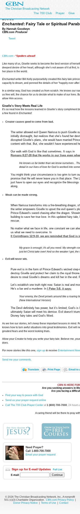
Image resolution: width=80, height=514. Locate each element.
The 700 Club (42, 13)
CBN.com (7, 55)
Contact (63, 502)
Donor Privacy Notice (25, 502)
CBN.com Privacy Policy (60, 499)
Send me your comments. (17, 359)
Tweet (12, 38)
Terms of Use (49, 502)
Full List (57, 469)
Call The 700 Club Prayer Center (24, 405)
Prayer (60, 13)
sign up (41, 350)
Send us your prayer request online (25, 400)
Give (71, 13)
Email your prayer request (40, 454)
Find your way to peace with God (24, 395)
